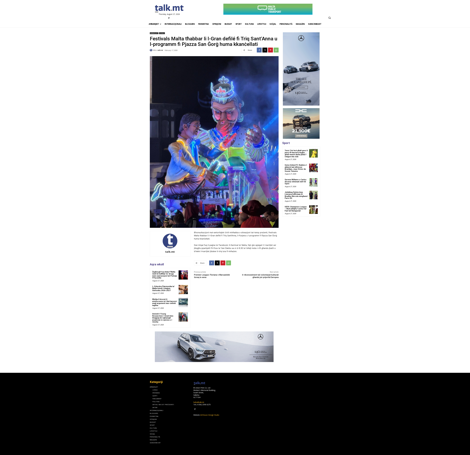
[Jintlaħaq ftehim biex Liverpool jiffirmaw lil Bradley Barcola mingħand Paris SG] (313, 195)
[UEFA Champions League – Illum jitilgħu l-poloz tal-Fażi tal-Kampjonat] (313, 209)
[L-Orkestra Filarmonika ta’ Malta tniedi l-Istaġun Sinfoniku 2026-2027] (183, 289)
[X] (264, 50)
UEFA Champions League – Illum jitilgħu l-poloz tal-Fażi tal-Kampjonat (296, 209)
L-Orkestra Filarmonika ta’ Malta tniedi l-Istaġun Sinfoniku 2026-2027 (163, 288)
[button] (329, 18)
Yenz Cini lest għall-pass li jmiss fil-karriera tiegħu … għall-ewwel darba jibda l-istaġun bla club (296, 153)
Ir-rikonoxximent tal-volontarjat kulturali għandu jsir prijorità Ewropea (260, 276)
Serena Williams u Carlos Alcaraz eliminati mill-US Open (295, 182)
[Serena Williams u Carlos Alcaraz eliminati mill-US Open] (313, 182)
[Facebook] (169, 18)
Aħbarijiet (154, 33)
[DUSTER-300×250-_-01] (301, 123)
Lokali (161, 33)
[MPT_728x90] (267, 9)
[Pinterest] (270, 50)
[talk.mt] (151, 50)
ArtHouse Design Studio (209, 415)
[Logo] (169, 8)
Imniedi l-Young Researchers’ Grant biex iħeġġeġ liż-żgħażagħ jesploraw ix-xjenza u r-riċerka (162, 318)
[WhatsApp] (276, 50)
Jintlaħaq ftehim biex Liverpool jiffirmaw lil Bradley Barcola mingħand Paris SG (296, 195)
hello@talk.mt (198, 402)
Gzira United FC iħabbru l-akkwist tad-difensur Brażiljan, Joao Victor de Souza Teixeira (296, 168)
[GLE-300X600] (301, 69)
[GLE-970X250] (214, 346)
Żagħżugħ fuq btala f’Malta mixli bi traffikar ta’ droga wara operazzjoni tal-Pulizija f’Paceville (164, 275)
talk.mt (160, 50)
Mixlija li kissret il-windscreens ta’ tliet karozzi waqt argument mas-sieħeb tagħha (164, 302)
